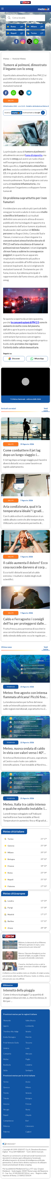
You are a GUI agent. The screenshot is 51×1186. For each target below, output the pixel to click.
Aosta (28, 1082)
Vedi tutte (45, 648)
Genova (6, 1087)
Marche (29, 1037)
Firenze (28, 1104)
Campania (7, 1053)
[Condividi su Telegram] (29, 94)
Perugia (6, 1109)
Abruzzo (29, 1053)
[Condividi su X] (21, 94)
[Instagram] (23, 41)
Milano (28, 1087)
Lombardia (30, 1026)
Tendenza (11, 687)
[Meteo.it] (44, 8)
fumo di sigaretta (33, 155)
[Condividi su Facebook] (5, 94)
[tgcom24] (25, 3)
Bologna (29, 1098)
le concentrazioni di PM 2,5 (25, 322)
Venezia (29, 1093)
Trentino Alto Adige (10, 1031)
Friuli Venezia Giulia (11, 1042)
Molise (5, 1059)
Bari (27, 1121)
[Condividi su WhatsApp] (13, 94)
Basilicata (7, 1065)
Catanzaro (30, 1126)
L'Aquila (28, 1115)
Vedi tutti (46, 409)
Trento (6, 1093)
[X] (29, 41)
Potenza (6, 1126)
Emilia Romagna (9, 1037)
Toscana (29, 1042)
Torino (5, 1082)
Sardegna (29, 1070)
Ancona (6, 1104)
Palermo (6, 1132)
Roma (28, 1109)
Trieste (6, 1098)
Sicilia (5, 1070)
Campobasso (8, 1121)
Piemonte (7, 1020)
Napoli (5, 1115)
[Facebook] (16, 41)
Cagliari (28, 1132)
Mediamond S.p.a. (23, 1169)
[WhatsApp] (36, 41)
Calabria (29, 1065)
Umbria (6, 1048)
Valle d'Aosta (30, 1020)
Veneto (28, 1031)
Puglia (28, 1059)
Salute (11, 101)
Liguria (5, 1026)
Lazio (28, 1048)
